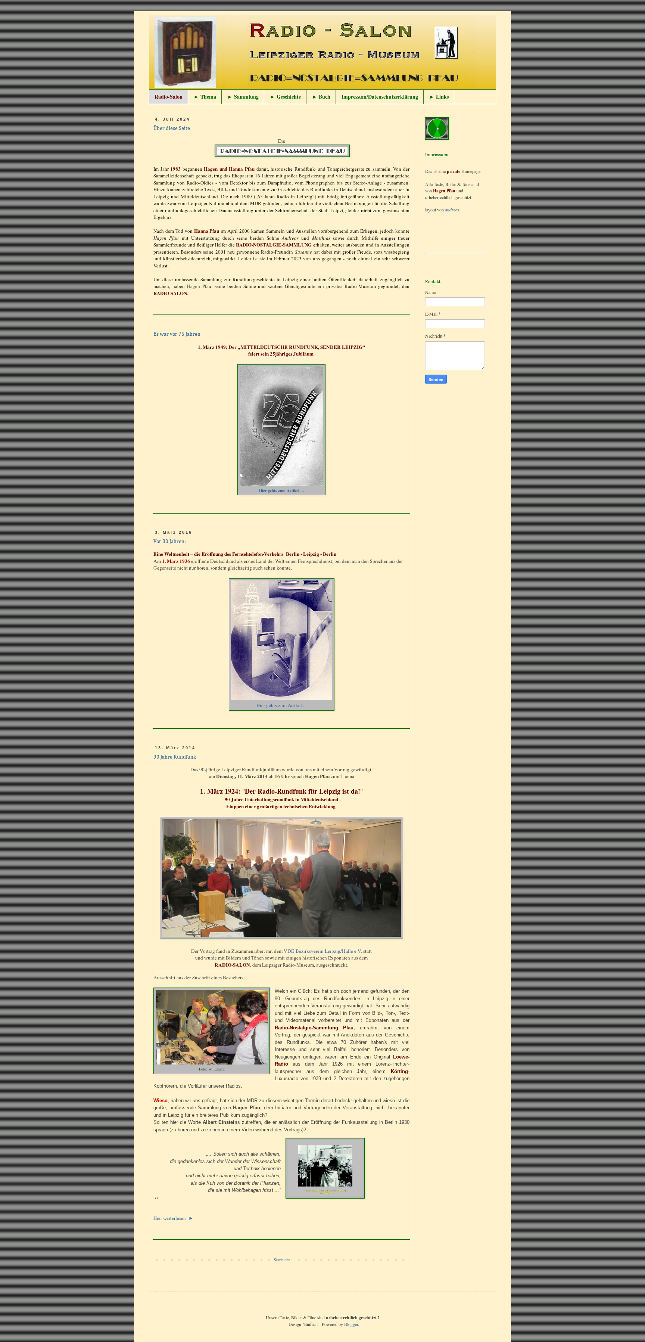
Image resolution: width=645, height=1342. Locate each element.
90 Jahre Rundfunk (174, 757)
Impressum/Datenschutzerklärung (380, 96)
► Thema (205, 96)
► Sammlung (243, 96)
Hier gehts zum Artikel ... (281, 490)
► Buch (321, 96)
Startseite (282, 1259)
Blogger (351, 1324)
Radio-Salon (169, 96)
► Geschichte (285, 96)
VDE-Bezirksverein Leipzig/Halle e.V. (323, 951)
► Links (439, 96)
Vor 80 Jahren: (169, 541)
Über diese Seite (171, 128)
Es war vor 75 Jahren (176, 334)
